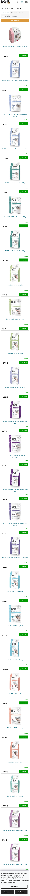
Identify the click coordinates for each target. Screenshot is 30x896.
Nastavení (14, 886)
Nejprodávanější (6, 16)
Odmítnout (7, 892)
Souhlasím (21, 892)
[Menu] (26, 2)
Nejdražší (21, 12)
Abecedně (14, 16)
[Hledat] (17, 2)
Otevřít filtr (15, 20)
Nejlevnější (14, 12)
